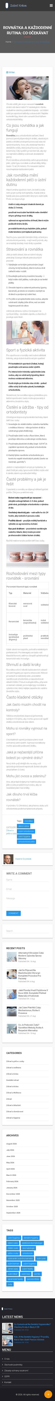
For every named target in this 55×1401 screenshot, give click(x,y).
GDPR (7, 1376)
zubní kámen (13, 1264)
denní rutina (23, 826)
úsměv (37, 1274)
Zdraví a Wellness (13, 1093)
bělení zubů (13, 1243)
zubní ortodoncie (26, 831)
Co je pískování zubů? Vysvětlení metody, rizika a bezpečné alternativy (30, 1028)
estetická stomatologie (32, 1243)
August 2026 (11, 1144)
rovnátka (29, 821)
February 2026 (12, 1181)
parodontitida (33, 1279)
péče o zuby (13, 1253)
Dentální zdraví (12, 1080)
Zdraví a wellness (13, 1068)
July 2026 (10, 1150)
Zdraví (9, 1099)
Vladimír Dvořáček (23, 859)
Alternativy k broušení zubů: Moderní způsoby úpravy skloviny (31, 956)
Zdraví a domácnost (14, 1112)
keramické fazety (15, 1279)
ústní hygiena (24, 836)
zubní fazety (27, 1269)
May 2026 (10, 1163)
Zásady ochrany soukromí (16, 1370)
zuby (10, 1284)
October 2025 (12, 1206)
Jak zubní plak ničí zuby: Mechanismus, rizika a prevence (29, 1010)
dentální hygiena (31, 1238)
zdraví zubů (13, 1269)
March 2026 (11, 1175)
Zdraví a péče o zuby (15, 1061)
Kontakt (7, 1382)
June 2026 (10, 1156)
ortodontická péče (26, 842)
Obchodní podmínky (13, 1365)
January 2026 (11, 1188)
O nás (7, 1359)
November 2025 (13, 1200)
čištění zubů (13, 1248)
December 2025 (13, 1194)
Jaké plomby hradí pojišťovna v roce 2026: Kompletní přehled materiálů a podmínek (33, 993)
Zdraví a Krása (12, 1086)
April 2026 (10, 1169)
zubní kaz (26, 1274)
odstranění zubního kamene (20, 1258)
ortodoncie (27, 1253)
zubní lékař (12, 1274)
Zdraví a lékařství (13, 1105)
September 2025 (13, 1213)
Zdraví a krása (12, 1074)
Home (8, 42)
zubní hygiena (29, 1264)
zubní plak (41, 1258)
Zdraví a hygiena (13, 1118)
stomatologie (28, 1248)
